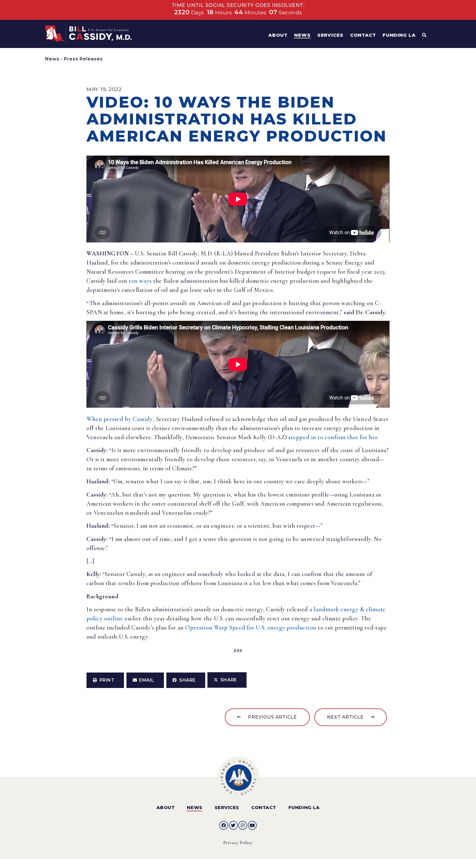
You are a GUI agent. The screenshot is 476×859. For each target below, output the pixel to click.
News (52, 59)
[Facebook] (223, 825)
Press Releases (83, 59)
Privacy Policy (238, 842)
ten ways (140, 280)
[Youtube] (252, 825)
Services (227, 807)
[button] (105, 680)
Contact (263, 807)
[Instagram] (242, 825)
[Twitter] (233, 825)
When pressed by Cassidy (119, 419)
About (165, 807)
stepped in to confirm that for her (333, 437)
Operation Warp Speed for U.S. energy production (251, 627)
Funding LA (304, 807)
